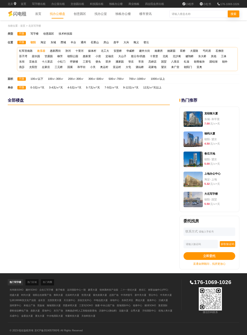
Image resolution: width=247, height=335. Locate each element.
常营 (141, 61)
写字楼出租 (39, 3)
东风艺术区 (127, 300)
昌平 (116, 42)
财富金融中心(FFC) (158, 289)
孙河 (68, 50)
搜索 (233, 13)
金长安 (41, 300)
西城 (63, 42)
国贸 (164, 61)
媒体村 (92, 50)
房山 (106, 42)
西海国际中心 (124, 305)
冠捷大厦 (123, 310)
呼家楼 (74, 61)
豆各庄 (33, 61)
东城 (53, 42)
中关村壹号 (126, 295)
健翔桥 (189, 56)
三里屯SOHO (86, 305)
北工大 (105, 50)
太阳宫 (33, 67)
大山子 (122, 56)
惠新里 (87, 56)
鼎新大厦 (35, 310)
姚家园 (171, 50)
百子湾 (23, 56)
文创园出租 (77, 3)
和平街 (81, 67)
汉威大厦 (163, 300)
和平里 (215, 119)
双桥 (182, 50)
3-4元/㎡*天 (56, 87)
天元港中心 (69, 300)
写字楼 (34, 33)
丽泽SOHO (150, 305)
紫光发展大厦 (100, 295)
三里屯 (87, 61)
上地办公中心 (212, 173)
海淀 (43, 42)
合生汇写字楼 (46, 289)
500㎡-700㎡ (116, 78)
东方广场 (58, 310)
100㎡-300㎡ (55, 78)
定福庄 (110, 56)
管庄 (131, 61)
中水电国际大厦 (55, 316)
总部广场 (113, 295)
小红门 (61, 61)
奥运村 (104, 67)
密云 (146, 42)
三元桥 (59, 67)
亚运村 (117, 67)
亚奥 (199, 67)
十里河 (79, 50)
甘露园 (49, 56)
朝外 (225, 61)
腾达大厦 (140, 300)
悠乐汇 (142, 289)
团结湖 (213, 61)
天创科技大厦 (88, 316)
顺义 (136, 42)
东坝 (22, 61)
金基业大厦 (27, 316)
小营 (98, 56)
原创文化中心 (84, 300)
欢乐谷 (41, 50)
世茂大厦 (86, 295)
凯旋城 (40, 305)
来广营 (175, 67)
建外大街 (144, 50)
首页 (23, 3)
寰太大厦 (39, 316)
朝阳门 (188, 67)
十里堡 (154, 56)
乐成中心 (14, 316)
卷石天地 (209, 153)
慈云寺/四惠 (138, 56)
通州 (83, 42)
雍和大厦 (58, 295)
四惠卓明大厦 (70, 305)
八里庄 (175, 61)
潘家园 (120, 61)
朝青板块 (199, 61)
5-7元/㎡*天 (93, 87)
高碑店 (152, 61)
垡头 (98, 61)
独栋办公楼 (116, 3)
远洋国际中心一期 (76, 289)
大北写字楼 (211, 193)
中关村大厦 (166, 295)
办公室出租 (58, 3)
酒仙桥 (140, 67)
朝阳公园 (72, 56)
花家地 (152, 67)
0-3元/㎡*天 (37, 87)
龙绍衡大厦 (211, 113)
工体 (223, 56)
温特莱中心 (15, 305)
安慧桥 (118, 50)
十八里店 (47, 61)
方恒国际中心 (149, 310)
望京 (164, 67)
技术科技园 (65, 33)
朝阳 (33, 42)
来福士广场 (29, 305)
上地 (214, 179)
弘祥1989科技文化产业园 (23, 300)
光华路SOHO (16, 289)
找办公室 (101, 13)
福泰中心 (137, 305)
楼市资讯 (145, 13)
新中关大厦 (140, 295)
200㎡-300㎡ (76, 78)
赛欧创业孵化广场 (19, 310)
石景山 (95, 42)
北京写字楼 (34, 25)
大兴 (126, 42)
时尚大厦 (25, 295)
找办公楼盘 (57, 13)
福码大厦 (209, 133)
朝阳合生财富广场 (42, 295)
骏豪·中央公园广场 (104, 305)
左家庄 (46, 67)
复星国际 (162, 305)
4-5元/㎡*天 (74, 87)
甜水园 (36, 56)
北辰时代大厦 (72, 295)
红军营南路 (26, 50)
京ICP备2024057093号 (47, 330)
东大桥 (202, 56)
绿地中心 (114, 300)
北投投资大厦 (54, 300)
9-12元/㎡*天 (131, 87)
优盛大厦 (14, 295)
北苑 (165, 56)
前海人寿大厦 (165, 310)
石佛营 (220, 50)
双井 (108, 61)
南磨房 (159, 50)
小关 (93, 67)
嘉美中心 (151, 300)
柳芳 (60, 56)
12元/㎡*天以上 (152, 87)
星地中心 (46, 310)
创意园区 (80, 13)
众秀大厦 (135, 310)
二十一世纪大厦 (128, 289)
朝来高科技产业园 (109, 289)
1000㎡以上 (158, 78)
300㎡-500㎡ (96, 78)
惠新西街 (55, 50)
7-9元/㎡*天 (111, 87)
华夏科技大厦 (72, 316)
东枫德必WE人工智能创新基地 (81, 310)
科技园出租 (96, 3)
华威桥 (130, 50)
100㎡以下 (36, 78)
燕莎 (22, 67)
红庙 (186, 61)
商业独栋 (134, 3)
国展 (70, 67)
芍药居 (207, 50)
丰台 (73, 42)
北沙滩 (177, 56)
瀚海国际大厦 (54, 305)
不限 (21, 33)
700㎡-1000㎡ (137, 78)
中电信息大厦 (101, 300)
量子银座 (60, 289)
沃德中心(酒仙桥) (108, 310)
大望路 (194, 50)
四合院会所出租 (154, 3)
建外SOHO (31, 289)
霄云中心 (153, 295)
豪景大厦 (92, 289)
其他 (213, 56)
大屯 (128, 67)
